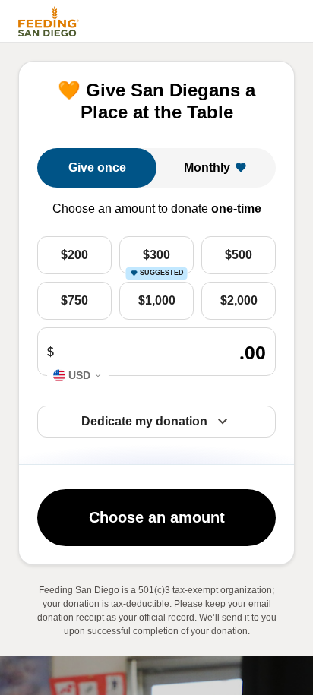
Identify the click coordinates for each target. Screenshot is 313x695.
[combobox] (78, 375)
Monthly (207, 167)
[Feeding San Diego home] (47, 21)
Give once (97, 167)
